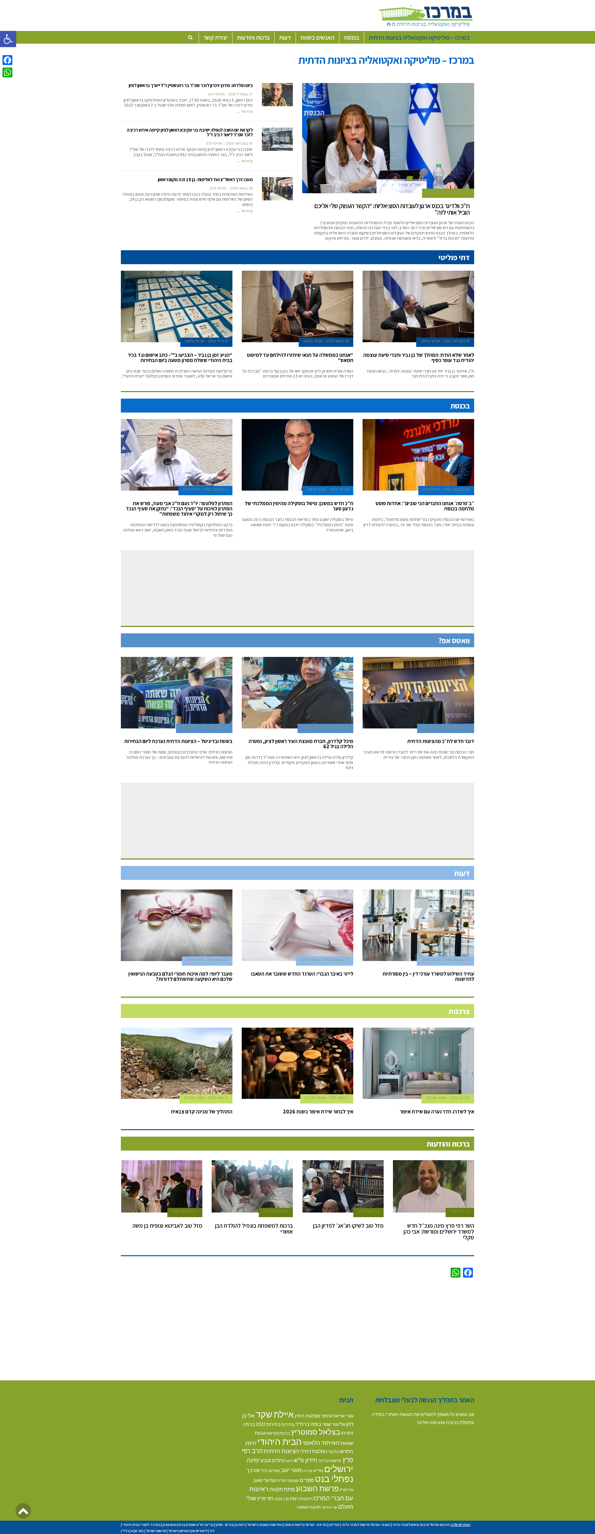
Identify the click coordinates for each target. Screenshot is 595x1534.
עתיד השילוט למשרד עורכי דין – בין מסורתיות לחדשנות (428, 976)
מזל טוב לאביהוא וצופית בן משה (167, 1225)
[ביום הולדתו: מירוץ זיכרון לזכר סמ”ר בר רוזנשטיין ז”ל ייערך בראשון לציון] (277, 94)
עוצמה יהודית (288, 1480)
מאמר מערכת (436, 1097)
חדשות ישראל (156, 1530)
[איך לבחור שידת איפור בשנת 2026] (297, 1063)
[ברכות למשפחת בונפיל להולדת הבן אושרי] (252, 1186)
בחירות (287, 1424)
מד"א (318, 1470)
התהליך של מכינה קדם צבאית (201, 1111)
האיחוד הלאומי (320, 1442)
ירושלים (338, 1468)
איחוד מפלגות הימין (313, 1415)
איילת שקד (275, 1414)
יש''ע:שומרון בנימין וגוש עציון (183, 1524)
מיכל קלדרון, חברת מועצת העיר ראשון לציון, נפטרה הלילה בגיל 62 (301, 744)
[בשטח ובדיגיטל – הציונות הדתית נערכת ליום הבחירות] (176, 692)
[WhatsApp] (7, 72)
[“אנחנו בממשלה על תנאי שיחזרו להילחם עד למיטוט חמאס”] (297, 306)
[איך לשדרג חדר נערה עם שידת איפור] (418, 1063)
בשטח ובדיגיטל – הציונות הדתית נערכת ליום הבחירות (178, 741)
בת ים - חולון (224, 1524)
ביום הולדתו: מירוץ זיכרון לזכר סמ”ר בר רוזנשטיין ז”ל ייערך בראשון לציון (191, 85)
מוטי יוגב (291, 1469)
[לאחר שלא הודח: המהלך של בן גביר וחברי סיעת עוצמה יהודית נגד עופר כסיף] (418, 306)
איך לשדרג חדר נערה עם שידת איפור (437, 1111)
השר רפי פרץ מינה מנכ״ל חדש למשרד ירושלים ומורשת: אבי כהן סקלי (438, 1231)
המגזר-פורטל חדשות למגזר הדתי (366, 1524)
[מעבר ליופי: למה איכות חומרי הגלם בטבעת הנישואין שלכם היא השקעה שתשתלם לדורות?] (176, 925)
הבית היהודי (279, 1441)
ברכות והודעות (278, 1433)
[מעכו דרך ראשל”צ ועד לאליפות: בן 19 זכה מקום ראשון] (277, 188)
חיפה (289, 1461)
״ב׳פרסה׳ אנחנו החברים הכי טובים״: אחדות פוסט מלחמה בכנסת (425, 506)
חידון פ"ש (305, 1459)
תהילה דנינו (216, 94)
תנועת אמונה (309, 1507)
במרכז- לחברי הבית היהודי (141, 1524)
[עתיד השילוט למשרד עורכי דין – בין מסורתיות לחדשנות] (418, 925)
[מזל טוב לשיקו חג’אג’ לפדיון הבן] (343, 1186)
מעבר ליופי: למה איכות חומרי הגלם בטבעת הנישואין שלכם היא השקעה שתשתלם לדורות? (180, 976)
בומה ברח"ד (308, 1424)
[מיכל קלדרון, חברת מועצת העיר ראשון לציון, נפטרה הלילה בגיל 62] (297, 692)
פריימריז (346, 1489)
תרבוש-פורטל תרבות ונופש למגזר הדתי (421, 1524)
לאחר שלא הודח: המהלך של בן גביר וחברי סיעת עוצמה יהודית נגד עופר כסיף (418, 358)
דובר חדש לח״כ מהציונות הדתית (440, 741)
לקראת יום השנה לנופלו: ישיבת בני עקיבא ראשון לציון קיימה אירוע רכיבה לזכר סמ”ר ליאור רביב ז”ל (190, 132)
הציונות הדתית (281, 1450)
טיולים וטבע (272, 1460)
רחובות (305, 1498)
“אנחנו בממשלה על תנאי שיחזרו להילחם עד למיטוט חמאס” (300, 358)
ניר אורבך (257, 1470)
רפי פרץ (265, 1498)
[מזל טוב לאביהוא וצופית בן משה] (162, 1186)
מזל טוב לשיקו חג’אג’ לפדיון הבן (348, 1225)
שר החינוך (329, 1507)
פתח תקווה (282, 1489)
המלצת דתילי (313, 1451)
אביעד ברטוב (436, 192)
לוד (211, 1530)
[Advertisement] (297, 1327)
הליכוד (333, 1451)
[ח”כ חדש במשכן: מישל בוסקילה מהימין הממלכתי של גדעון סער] (297, 455)
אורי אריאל (343, 1415)
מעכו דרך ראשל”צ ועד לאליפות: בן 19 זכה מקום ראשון (205, 179)
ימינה (253, 1459)
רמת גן (292, 1498)
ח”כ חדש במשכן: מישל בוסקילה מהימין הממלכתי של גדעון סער (299, 506)
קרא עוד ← (245, 111)
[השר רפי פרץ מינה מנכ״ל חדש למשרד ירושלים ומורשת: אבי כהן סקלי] (433, 1186)
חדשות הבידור (330, 1460)
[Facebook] (7, 60)
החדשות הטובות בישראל (265, 1524)
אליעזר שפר (333, 1424)
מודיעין (307, 1471)
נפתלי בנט (334, 1478)
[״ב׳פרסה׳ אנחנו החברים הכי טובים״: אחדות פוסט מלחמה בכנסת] (418, 455)
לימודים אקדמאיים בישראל (187, 1530)
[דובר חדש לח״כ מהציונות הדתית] (418, 692)
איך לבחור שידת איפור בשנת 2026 (318, 1111)
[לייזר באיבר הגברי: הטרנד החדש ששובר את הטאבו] (297, 925)
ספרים (307, 1480)
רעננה (280, 1498)
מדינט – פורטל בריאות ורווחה (306, 1524)
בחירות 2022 (268, 1424)
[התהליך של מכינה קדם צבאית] (176, 1063)
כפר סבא (137, 1530)
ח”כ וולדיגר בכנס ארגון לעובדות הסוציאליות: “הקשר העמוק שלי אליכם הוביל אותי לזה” (391, 209)
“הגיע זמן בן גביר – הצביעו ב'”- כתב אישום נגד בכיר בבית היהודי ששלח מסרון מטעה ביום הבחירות (180, 358)
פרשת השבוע (317, 1488)
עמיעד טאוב (264, 1480)
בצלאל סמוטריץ (315, 1431)
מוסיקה (273, 1470)
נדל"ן (125, 1530)
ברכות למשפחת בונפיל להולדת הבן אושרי (254, 1228)
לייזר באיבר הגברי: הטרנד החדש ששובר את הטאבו (302, 973)
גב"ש (210, 1524)
